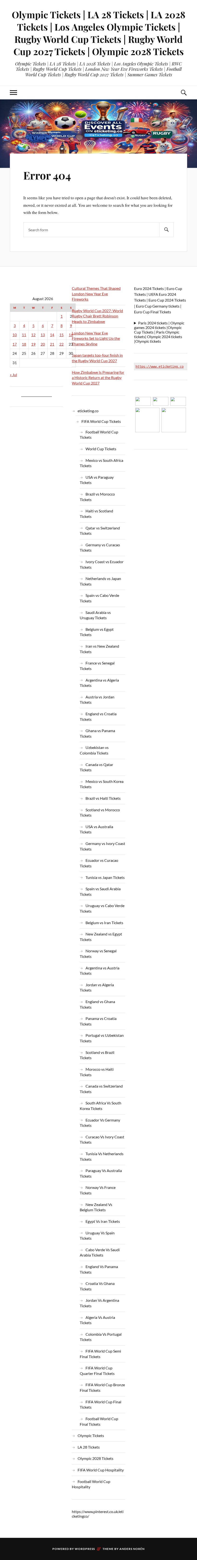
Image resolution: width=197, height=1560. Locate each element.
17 (14, 344)
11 (24, 335)
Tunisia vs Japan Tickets (105, 877)
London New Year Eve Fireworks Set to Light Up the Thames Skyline (96, 338)
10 (14, 335)
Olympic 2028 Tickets (95, 1458)
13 (43, 335)
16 (71, 335)
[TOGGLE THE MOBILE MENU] (13, 92)
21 (52, 344)
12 (33, 335)
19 (33, 344)
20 (43, 344)
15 (61, 335)
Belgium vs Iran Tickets (104, 922)
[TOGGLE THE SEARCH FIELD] (183, 92)
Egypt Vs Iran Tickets (103, 1221)
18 (24, 344)
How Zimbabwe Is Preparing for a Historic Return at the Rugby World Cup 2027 (98, 377)
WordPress (85, 1549)
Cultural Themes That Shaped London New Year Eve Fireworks (96, 293)
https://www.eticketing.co (159, 366)
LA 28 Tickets (89, 1447)
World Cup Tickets (101, 448)
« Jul (13, 374)
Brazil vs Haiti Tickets (103, 798)
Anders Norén (132, 1549)
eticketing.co (88, 410)
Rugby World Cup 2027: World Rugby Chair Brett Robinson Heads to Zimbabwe (97, 316)
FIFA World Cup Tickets (101, 421)
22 (61, 344)
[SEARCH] (166, 229)
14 (52, 335)
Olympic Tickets (91, 1435)
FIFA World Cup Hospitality (101, 1470)
